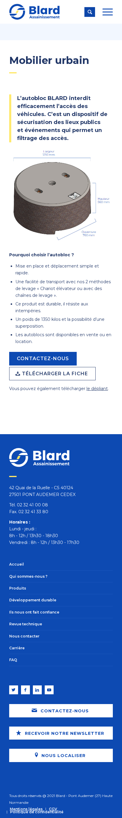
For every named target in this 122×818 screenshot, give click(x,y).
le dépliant (97, 388)
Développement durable (32, 600)
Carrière (17, 648)
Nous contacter (24, 636)
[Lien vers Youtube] (49, 689)
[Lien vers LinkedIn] (37, 689)
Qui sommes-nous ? (28, 576)
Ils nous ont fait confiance (34, 612)
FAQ (13, 660)
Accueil (16, 564)
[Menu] (105, 12)
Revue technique (25, 624)
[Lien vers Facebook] (25, 689)
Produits (17, 588)
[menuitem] (26, 809)
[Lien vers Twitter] (13, 689)
